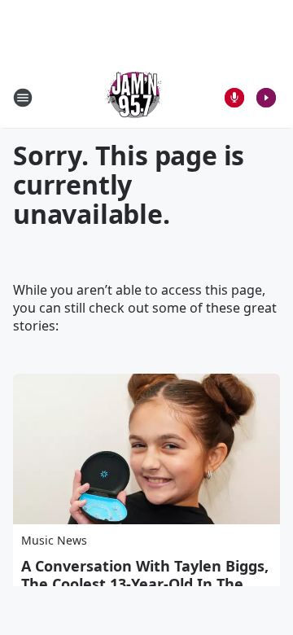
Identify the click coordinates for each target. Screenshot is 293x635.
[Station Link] (135, 97)
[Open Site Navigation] (23, 97)
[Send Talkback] (234, 97)
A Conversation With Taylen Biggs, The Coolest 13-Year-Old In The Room (145, 584)
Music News (54, 540)
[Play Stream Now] (266, 97)
